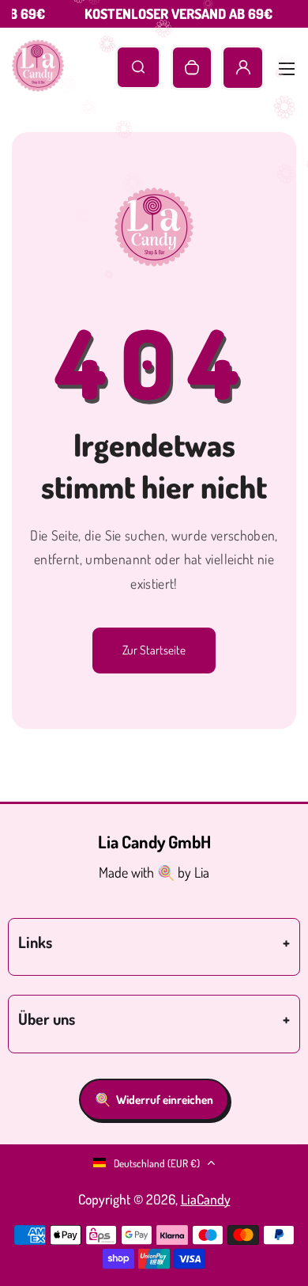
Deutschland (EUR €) (157, 1163)
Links (35, 941)
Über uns (46, 1018)
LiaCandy (206, 1199)
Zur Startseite (154, 650)
